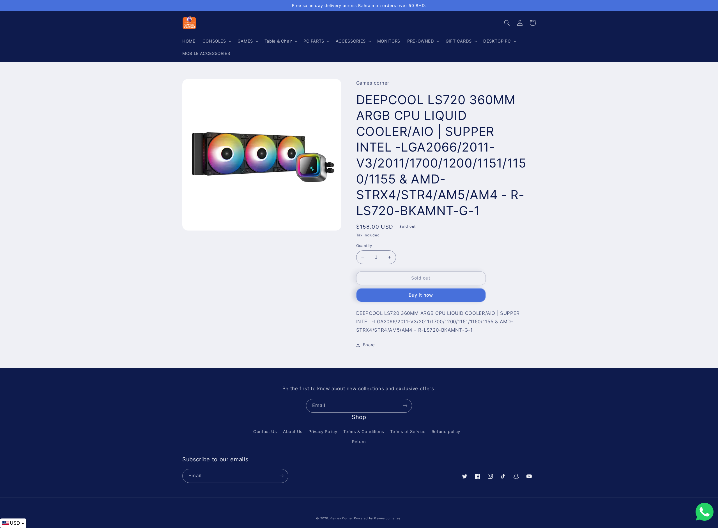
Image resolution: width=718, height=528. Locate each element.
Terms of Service (407, 431)
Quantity (364, 245)
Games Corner (342, 518)
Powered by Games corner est (378, 518)
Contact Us (265, 431)
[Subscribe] (405, 406)
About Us (293, 431)
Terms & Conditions (363, 431)
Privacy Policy (323, 431)
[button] (216, 41)
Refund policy (446, 431)
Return (359, 441)
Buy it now (421, 295)
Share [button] (369, 344)
